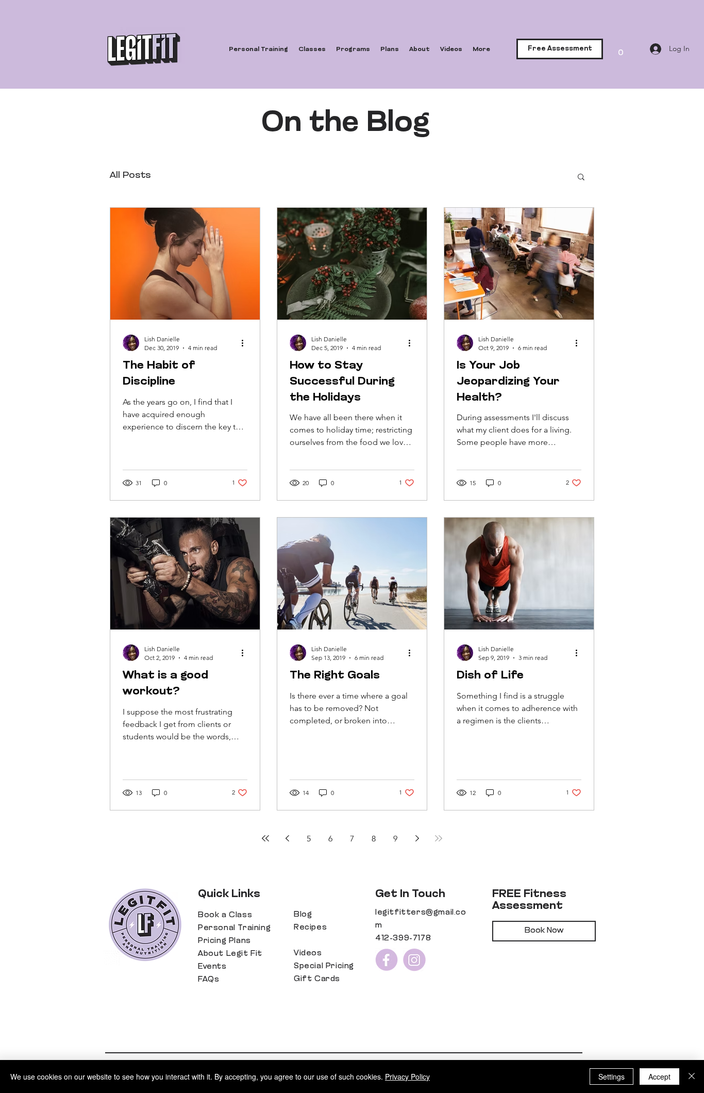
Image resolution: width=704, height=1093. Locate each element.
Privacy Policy (407, 1076)
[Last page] (438, 838)
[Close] (691, 1076)
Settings (611, 1076)
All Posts (130, 175)
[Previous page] (287, 838)
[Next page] (417, 838)
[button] (620, 48)
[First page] (265, 838)
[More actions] (246, 343)
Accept (659, 1076)
